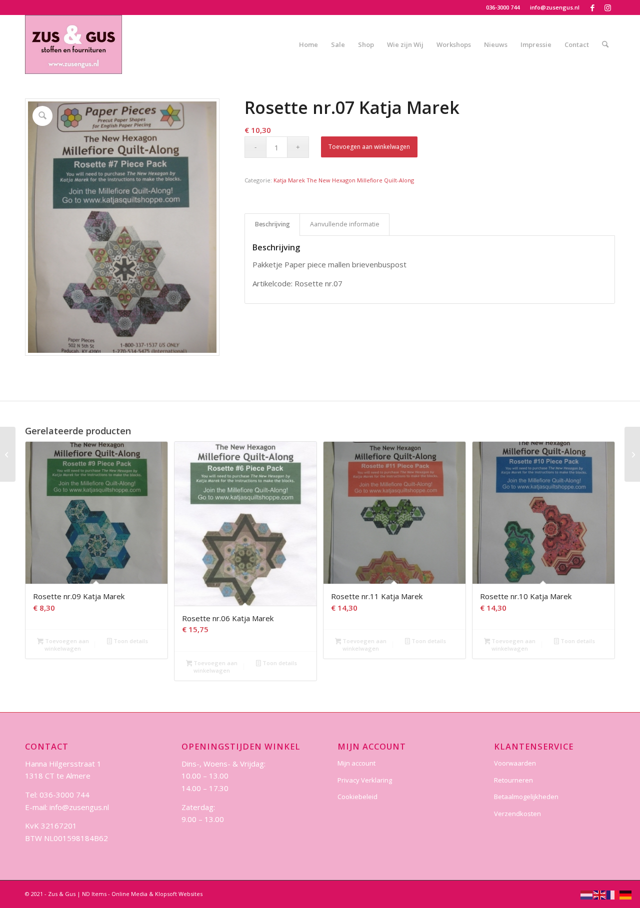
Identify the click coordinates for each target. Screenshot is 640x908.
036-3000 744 (503, 7)
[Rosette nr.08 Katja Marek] (632, 454)
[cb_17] (73, 44)
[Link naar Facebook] (592, 7)
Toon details (130, 641)
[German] (626, 894)
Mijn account (357, 763)
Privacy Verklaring (365, 780)
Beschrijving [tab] (272, 224)
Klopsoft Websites (178, 894)
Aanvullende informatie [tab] (345, 224)
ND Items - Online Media (115, 894)
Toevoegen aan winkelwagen (369, 146)
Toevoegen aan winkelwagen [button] (66, 644)
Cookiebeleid (358, 796)
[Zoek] (605, 44)
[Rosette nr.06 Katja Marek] (8, 454)
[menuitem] (503, 7)
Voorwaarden (515, 763)
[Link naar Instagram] (607, 7)
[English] (600, 894)
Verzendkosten (517, 813)
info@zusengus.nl (555, 7)
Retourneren (513, 780)
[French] (613, 894)
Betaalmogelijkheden (526, 796)
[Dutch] (587, 894)
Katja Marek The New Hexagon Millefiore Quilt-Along (344, 180)
